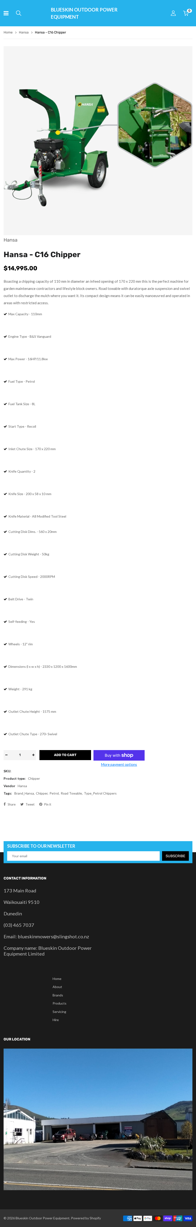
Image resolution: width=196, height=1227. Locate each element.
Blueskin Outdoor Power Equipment (84, 13)
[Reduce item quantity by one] (6, 755)
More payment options (119, 764)
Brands (58, 995)
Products (59, 1003)
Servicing (59, 1012)
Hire (56, 1020)
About (57, 987)
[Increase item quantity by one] (33, 755)
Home (57, 979)
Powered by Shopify (86, 1218)
